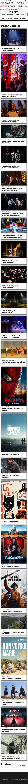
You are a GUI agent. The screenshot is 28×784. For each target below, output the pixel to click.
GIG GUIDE (23, 14)
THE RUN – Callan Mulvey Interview (10, 476)
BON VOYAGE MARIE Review (11, 678)
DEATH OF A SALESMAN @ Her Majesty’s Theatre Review (12, 214)
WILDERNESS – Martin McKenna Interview (13, 632)
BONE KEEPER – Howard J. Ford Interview (13, 142)
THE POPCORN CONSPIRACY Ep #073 (13, 703)
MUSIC (3, 14)
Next (22, 765)
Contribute (22, 774)
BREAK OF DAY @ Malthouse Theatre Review (11, 261)
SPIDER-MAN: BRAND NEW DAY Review (12, 409)
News (3, 18)
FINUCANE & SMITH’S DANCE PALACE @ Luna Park (12, 95)
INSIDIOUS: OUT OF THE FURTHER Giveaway (13, 730)
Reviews (16, 18)
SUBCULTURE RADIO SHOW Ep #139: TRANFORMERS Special (12, 236)
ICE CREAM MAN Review (10, 566)
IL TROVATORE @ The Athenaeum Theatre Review (13, 49)
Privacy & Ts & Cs (15, 774)
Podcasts (22, 18)
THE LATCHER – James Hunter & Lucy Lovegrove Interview (13, 757)
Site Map (5, 774)
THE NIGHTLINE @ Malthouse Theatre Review (12, 286)
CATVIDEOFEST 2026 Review (12, 522)
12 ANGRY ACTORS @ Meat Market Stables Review (11, 167)
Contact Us (14, 776)
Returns (9, 774)
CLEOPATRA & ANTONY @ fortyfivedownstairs (10, 120)
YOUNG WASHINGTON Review (12, 611)
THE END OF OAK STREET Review (13, 455)
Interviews (9, 18)
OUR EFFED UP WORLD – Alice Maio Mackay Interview (12, 189)
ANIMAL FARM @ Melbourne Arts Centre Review (13, 311)
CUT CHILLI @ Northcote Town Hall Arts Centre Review (12, 336)
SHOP (17, 14)
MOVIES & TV (10, 14)
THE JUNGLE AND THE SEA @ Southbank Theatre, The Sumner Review (13, 362)
